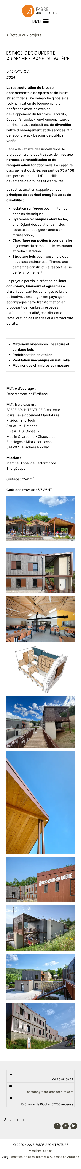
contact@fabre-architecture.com (50, 1092)
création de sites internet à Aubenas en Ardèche (45, 1157)
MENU (36, 21)
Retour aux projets (25, 35)
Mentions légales (40, 1150)
